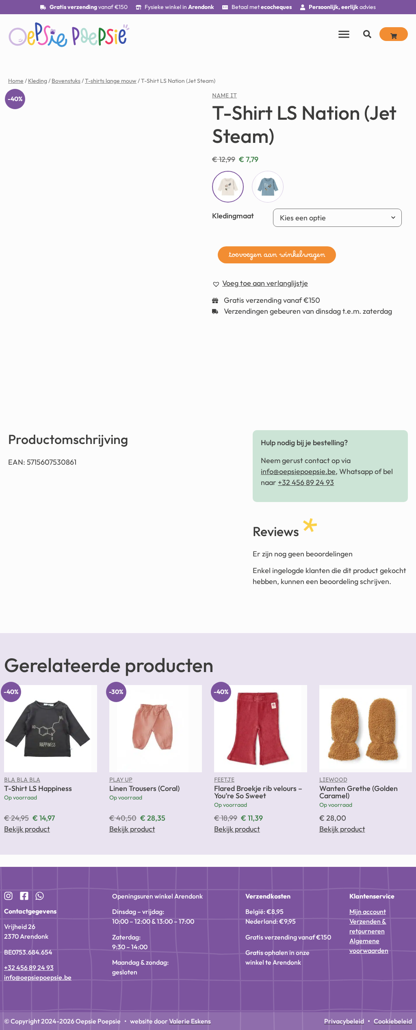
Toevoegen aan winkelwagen (277, 256)
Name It (224, 97)
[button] (169, 106)
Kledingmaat (233, 215)
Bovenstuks (66, 80)
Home (16, 80)
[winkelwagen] (393, 34)
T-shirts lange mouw (110, 80)
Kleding (37, 80)
